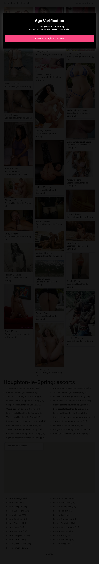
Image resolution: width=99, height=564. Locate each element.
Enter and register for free (49, 38)
